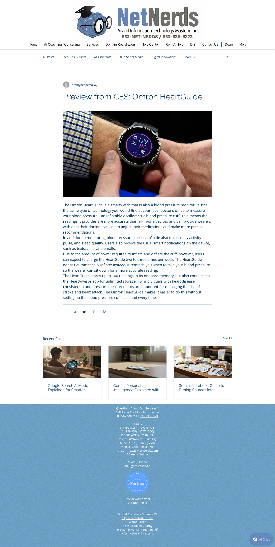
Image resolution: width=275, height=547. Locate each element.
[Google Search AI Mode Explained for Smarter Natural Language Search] (72, 362)
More (188, 57)
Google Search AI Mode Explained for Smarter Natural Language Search (69, 387)
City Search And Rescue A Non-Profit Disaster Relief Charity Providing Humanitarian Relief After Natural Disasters (137, 525)
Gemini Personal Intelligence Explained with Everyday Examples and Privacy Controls (136, 387)
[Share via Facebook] (65, 311)
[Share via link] (94, 311)
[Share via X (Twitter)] (75, 311)
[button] (62, 44)
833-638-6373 (149, 416)
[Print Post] (104, 311)
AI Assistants (102, 57)
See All (227, 338)
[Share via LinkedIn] (85, 311)
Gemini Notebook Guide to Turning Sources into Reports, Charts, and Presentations (201, 387)
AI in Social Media (131, 57)
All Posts (48, 57)
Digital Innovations (164, 57)
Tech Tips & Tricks (74, 57)
